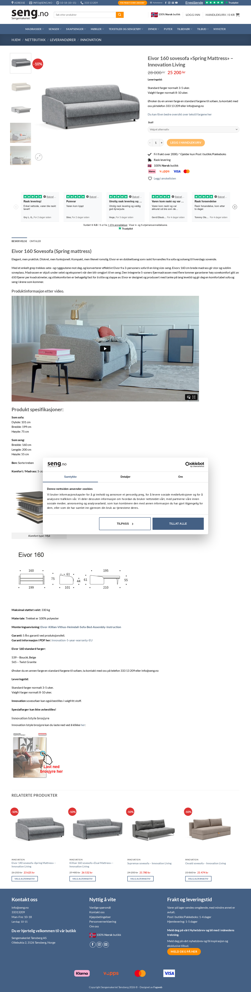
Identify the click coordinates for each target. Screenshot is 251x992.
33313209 (18, 912)
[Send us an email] (173, 3)
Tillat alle (178, 523)
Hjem (16, 40)
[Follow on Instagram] (169, 3)
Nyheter (220, 29)
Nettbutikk (35, 40)
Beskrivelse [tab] (19, 241)
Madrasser (33, 29)
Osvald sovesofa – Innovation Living (205, 863)
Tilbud (201, 29)
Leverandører (63, 40)
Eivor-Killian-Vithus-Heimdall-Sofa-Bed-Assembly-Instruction (80, 627)
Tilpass (123, 523)
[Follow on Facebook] (166, 3)
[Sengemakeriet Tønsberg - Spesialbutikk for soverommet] (30, 15)
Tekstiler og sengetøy (125, 29)
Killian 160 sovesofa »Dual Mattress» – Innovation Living (91, 864)
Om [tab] (180, 476)
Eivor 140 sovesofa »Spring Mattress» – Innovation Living (34, 864)
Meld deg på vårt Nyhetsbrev (186, 930)
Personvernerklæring (102, 921)
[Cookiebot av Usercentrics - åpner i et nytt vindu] (188, 464)
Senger (54, 29)
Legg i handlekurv (185, 142)
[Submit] (120, 15)
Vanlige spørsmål (100, 907)
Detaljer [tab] (126, 476)
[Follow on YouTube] (176, 3)
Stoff (150, 122)
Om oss (94, 926)
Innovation (90, 40)
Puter (168, 29)
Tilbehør (183, 29)
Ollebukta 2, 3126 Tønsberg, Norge (33, 942)
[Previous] (40, 107)
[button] (193, 14)
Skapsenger (74, 29)
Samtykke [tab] (70, 476)
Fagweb (157, 987)
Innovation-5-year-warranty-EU (72, 640)
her (83, 725)
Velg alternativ (25, 879)
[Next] (135, 107)
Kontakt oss (97, 912)
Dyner (152, 29)
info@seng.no (20, 907)
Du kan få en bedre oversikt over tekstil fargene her (180, 114)
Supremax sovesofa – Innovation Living (149, 863)
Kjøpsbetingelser (100, 917)
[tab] (35, 241)
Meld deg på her (184, 951)
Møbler (96, 29)
